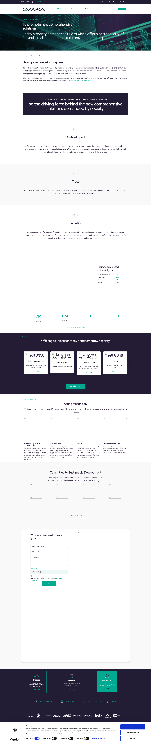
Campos (26, 56)
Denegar (133, 738)
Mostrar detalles (97, 738)
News (110, 9)
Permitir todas (133, 727)
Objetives (60, 9)
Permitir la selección (133, 732)
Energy (113, 701)
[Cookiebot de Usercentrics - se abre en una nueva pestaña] (14, 739)
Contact (107, 688)
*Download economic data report (75, 327)
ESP (22, 2)
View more (36, 371)
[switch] (54, 738)
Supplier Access (125, 2)
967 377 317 (38, 2)
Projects (100, 9)
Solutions (74, 9)
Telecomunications (45, 701)
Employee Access (112, 2)
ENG (27, 2)
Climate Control (92, 701)
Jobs (102, 2)
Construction (69, 701)
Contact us (121, 9)
